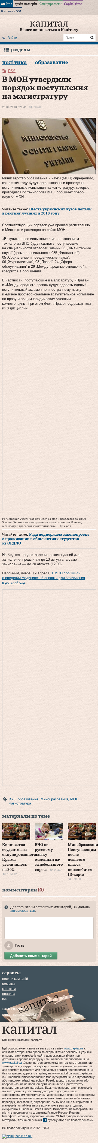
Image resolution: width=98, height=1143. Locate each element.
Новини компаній (15, 979)
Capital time (73, 3)
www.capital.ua (73, 1048)
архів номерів (26, 3)
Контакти (9, 989)
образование (28, 799)
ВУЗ (12, 799)
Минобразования (54, 799)
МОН (74, 799)
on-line (6, 3)
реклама (8, 984)
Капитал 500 (11, 11)
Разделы (20, 49)
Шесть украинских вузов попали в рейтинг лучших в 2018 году (46, 211)
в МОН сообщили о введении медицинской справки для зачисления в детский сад (43, 578)
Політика (14, 62)
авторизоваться (22, 911)
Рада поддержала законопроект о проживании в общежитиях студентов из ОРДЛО (45, 539)
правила (8, 994)
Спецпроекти (50, 3)
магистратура (20, 803)
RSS (12, 71)
